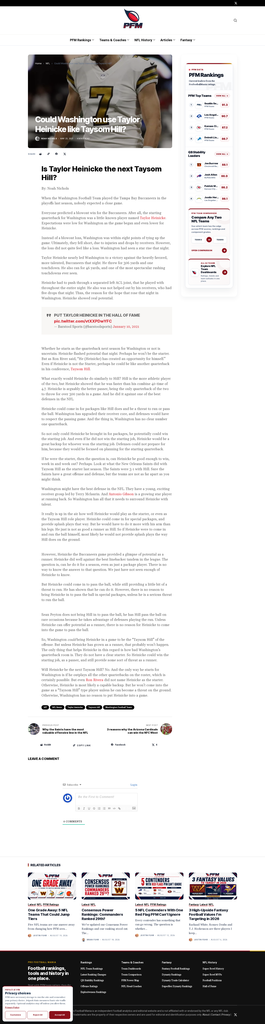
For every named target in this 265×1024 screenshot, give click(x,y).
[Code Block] (114, 808)
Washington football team (118, 707)
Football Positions (212, 980)
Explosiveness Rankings (93, 992)
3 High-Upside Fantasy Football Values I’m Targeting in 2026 (208, 914)
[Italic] (84, 808)
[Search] (235, 20)
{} (124, 808)
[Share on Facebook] (56, 154)
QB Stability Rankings (92, 980)
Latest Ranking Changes (93, 974)
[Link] (119, 808)
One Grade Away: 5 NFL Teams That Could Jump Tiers (49, 914)
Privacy (226, 1014)
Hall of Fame (209, 986)
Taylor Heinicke (152, 218)
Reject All (37, 1015)
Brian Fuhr (93, 940)
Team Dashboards (131, 968)
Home (38, 63)
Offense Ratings (89, 986)
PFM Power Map (130, 980)
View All (222, 96)
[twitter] (236, 3)
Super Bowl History (213, 968)
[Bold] (78, 808)
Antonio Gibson (121, 494)
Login (133, 785)
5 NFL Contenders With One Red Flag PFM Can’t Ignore (159, 912)
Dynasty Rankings (171, 974)
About (205, 1014)
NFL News (57, 707)
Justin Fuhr (40, 935)
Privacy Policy (12, 1007)
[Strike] (94, 808)
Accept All (60, 1015)
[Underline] (89, 808)
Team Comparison (131, 974)
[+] (129, 808)
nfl (45, 707)
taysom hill (94, 707)
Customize (15, 1015)
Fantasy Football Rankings (176, 968)
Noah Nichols (49, 138)
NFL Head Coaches (131, 986)
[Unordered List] (104, 808)
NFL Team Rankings (92, 968)
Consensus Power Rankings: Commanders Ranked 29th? (102, 914)
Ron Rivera (94, 680)
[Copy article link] (48, 154)
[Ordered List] (99, 808)
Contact (215, 1014)
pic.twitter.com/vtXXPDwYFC (83, 321)
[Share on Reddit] (40, 154)
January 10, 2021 (126, 327)
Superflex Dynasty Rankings (177, 986)
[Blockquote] (109, 808)
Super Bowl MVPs (212, 974)
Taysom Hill (80, 369)
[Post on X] (64, 154)
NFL (48, 63)
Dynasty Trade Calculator (175, 980)
